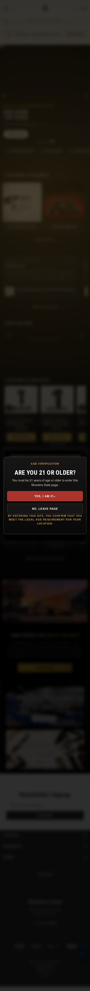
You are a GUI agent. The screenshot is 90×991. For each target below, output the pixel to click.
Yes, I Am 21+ (45, 496)
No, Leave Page (45, 509)
